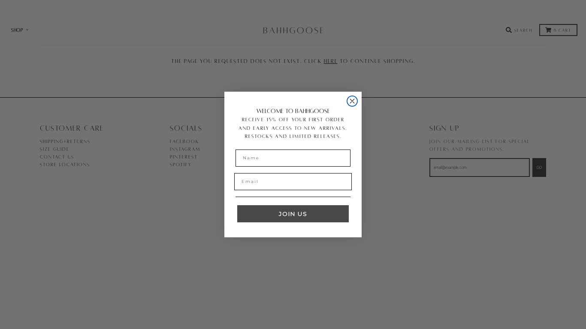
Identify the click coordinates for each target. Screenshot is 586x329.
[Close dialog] (352, 101)
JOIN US (293, 213)
